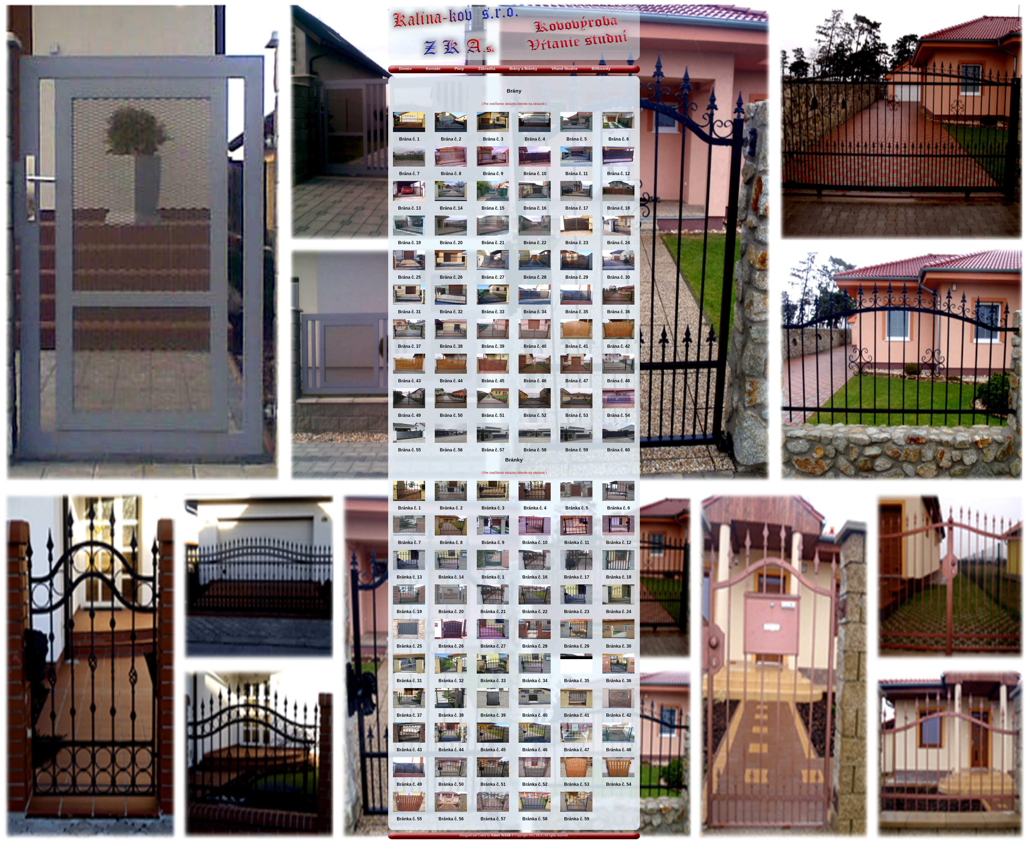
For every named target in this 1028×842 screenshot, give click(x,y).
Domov (405, 68)
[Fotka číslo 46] (534, 377)
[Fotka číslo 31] (409, 308)
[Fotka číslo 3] (493, 135)
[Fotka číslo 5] (576, 135)
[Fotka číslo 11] (576, 170)
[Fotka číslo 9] (493, 170)
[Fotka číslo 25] (409, 273)
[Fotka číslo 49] (409, 411)
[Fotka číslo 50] (450, 411)
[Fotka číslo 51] (493, 411)
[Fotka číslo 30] (618, 273)
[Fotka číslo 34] (534, 308)
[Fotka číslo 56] (450, 446)
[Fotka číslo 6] (618, 135)
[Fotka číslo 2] (450, 135)
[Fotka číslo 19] (409, 239)
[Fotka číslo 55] (409, 446)
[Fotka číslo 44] (450, 377)
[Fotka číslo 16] (534, 204)
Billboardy (601, 68)
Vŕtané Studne (564, 68)
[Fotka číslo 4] (534, 135)
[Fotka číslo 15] (493, 204)
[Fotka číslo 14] (450, 204)
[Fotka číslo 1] (409, 135)
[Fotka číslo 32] (450, 308)
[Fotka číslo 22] (534, 239)
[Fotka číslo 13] (409, 204)
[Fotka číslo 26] (450, 273)
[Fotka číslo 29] (576, 273)
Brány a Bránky (523, 68)
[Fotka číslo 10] (534, 170)
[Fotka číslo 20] (450, 239)
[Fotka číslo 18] (618, 204)
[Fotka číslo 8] (450, 170)
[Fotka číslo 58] (534, 446)
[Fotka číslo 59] (576, 446)
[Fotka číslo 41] (576, 342)
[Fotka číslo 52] (534, 411)
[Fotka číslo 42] (618, 342)
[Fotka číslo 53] (576, 411)
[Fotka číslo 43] (409, 377)
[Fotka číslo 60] (618, 446)
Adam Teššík (501, 835)
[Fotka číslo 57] (493, 446)
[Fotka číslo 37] (409, 342)
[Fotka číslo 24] (618, 239)
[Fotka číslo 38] (450, 342)
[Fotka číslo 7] (409, 170)
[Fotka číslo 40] (534, 342)
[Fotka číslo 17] (576, 204)
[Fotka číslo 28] (534, 273)
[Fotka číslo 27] (493, 273)
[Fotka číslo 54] (618, 411)
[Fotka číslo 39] (493, 342)
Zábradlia (486, 68)
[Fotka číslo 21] (493, 239)
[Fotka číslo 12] (618, 170)
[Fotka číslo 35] (576, 308)
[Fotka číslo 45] (493, 377)
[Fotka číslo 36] (618, 308)
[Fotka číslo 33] (493, 308)
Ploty (459, 68)
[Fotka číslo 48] (618, 377)
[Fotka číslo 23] (576, 239)
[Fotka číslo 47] (576, 377)
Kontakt (433, 68)
